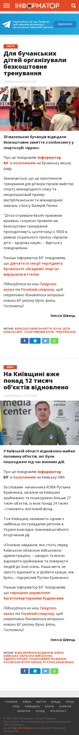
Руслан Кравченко (58, 662)
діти (66, 328)
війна (59, 652)
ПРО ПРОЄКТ (58, 711)
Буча (57, 328)
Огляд (40, 711)
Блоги (49, 706)
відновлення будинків (34, 652)
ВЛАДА (56, 701)
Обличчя (23, 711)
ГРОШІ (70, 701)
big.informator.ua (24, 728)
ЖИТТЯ (41, 701)
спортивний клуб (39, 332)
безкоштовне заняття (33, 328)
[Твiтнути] (45, 339)
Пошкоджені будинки (47, 659)
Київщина (32, 706)
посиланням (24, 163)
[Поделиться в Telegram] (35, 670)
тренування (65, 332)
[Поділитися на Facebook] (25, 339)
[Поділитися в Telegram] (35, 339)
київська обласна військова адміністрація (28, 657)
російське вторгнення (22, 662)
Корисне (65, 706)
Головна (11, 701)
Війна (27, 701)
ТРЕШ (16, 706)
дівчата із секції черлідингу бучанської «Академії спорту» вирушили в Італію (33, 269)
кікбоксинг (13, 332)
